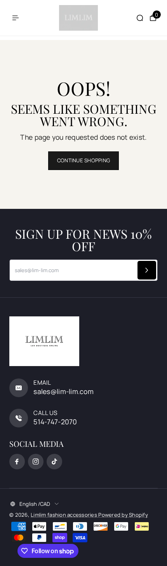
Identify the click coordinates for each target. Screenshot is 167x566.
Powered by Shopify (123, 514)
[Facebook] (17, 461)
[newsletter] (146, 270)
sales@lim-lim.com (63, 391)
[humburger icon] (15, 18)
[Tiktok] (54, 461)
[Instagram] (35, 461)
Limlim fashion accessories (64, 514)
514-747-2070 (55, 421)
